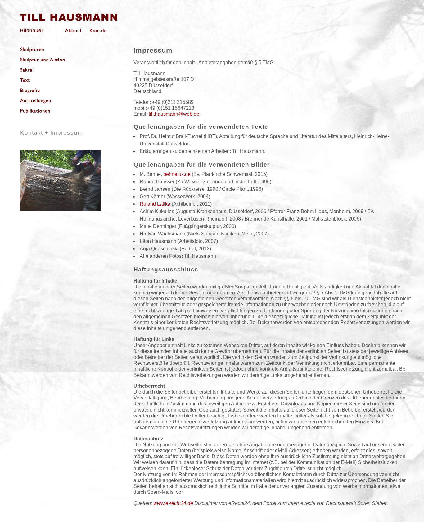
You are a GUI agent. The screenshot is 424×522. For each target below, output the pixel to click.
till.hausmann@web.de (174, 114)
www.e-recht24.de (173, 503)
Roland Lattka (155, 204)
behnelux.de (177, 174)
